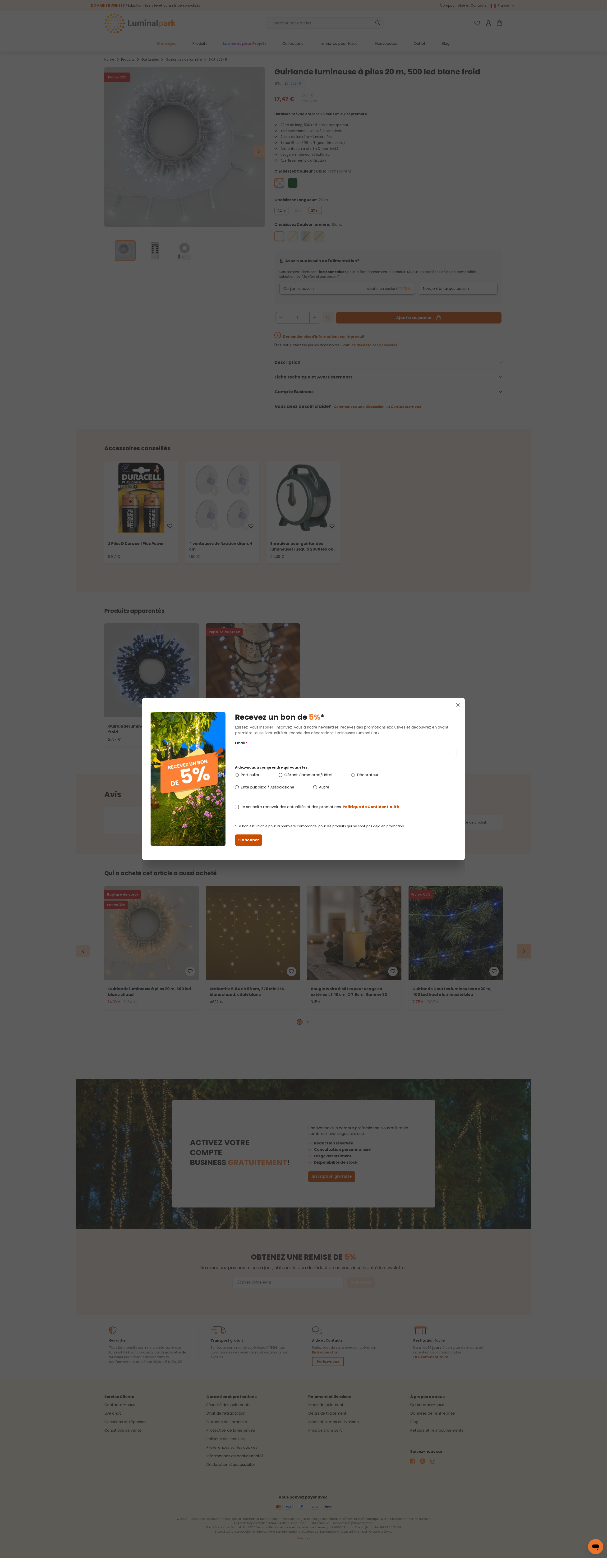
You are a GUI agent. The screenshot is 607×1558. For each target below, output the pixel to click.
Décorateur (368, 775)
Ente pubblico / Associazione (267, 787)
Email (241, 743)
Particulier (250, 775)
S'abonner (248, 840)
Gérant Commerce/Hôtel (308, 775)
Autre (324, 787)
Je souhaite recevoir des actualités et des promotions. (320, 807)
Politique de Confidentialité (371, 807)
